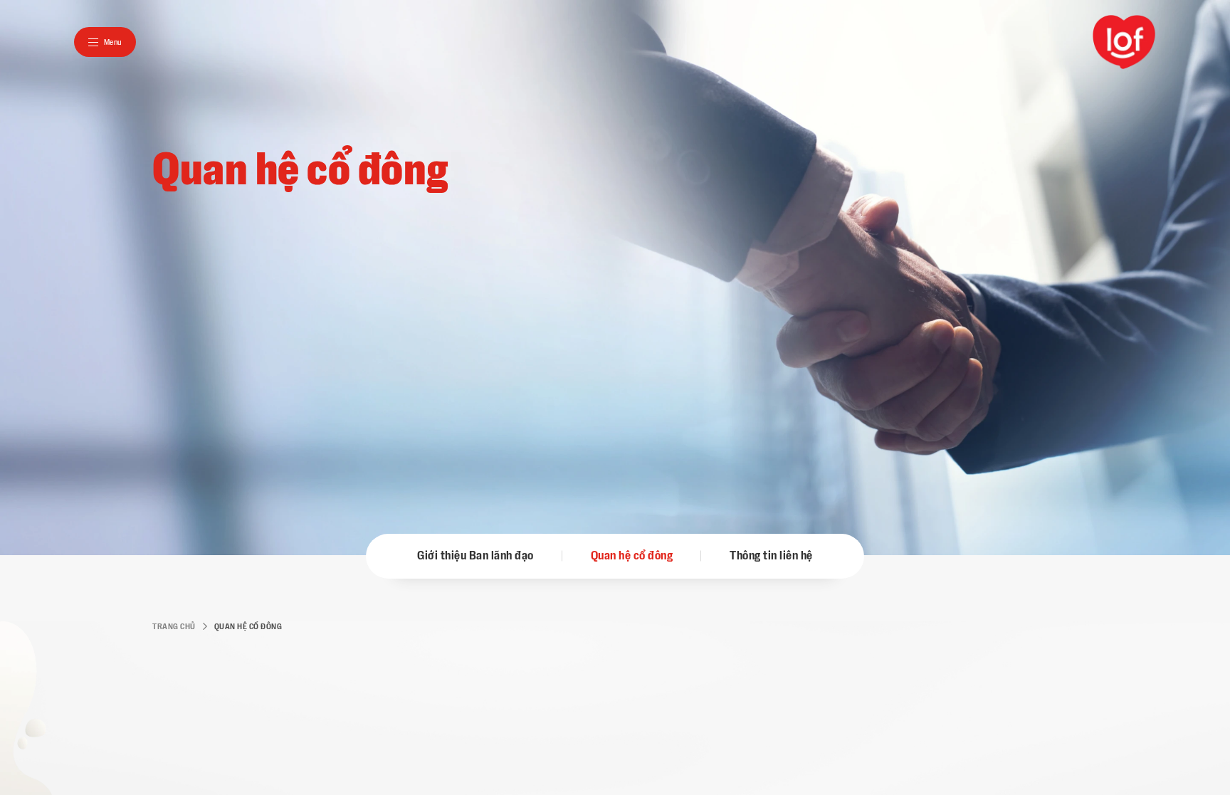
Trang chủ (174, 626)
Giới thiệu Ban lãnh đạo (475, 555)
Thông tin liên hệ (771, 555)
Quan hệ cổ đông (632, 555)
